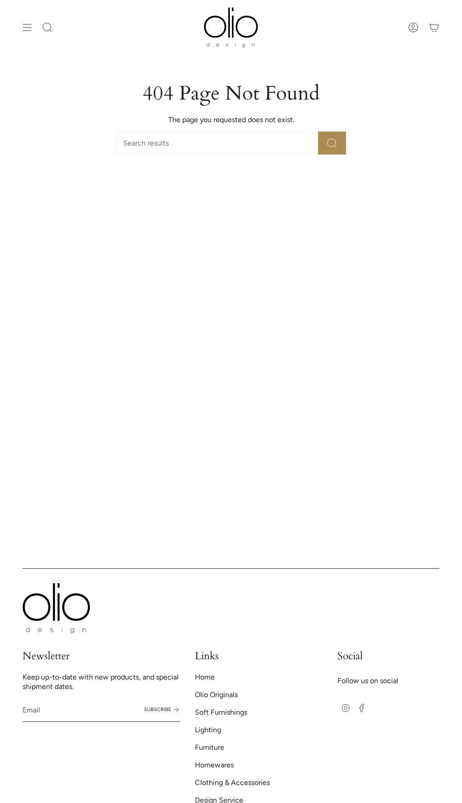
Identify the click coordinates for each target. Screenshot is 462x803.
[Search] (332, 143)
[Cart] (434, 27)
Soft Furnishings (221, 712)
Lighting (208, 729)
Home (205, 677)
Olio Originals (216, 694)
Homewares (214, 765)
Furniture (209, 747)
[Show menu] (27, 27)
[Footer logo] (56, 608)
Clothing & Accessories (232, 782)
